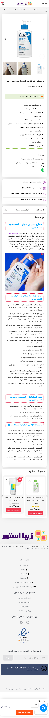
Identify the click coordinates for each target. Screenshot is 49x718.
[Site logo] (24, 3)
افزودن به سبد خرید (24, 712)
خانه (46, 9)
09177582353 (34, 546)
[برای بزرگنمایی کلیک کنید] (42, 56)
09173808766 (20, 546)
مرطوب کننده (13, 234)
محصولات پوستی (38, 9)
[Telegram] (21, 622)
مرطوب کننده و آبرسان (26, 9)
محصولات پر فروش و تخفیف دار (27, 163)
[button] (42, 170)
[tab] (40, 210)
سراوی (34, 166)
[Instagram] (27, 622)
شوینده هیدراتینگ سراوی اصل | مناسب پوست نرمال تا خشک (35, 500)
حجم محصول (43, 701)
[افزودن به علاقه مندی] (29, 480)
